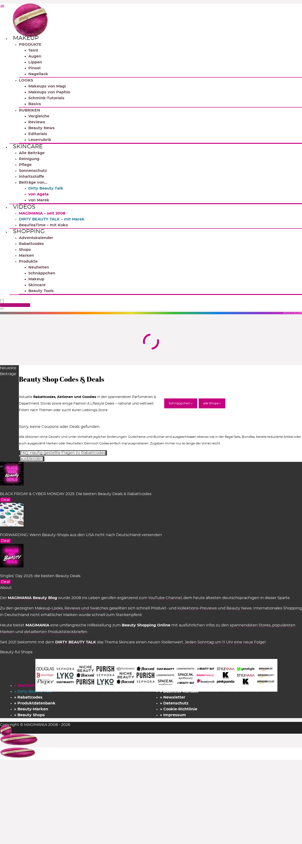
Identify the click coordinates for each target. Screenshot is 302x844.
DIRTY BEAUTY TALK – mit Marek (51, 219)
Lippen (35, 62)
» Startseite (25, 685)
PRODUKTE (30, 44)
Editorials (37, 134)
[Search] (2, 308)
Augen (34, 56)
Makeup (26, 38)
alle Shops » (212, 403)
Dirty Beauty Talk (45, 188)
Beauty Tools (41, 291)
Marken (26, 255)
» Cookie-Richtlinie (178, 709)
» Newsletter (172, 697)
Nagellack (38, 74)
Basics (34, 104)
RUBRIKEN (29, 110)
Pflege (25, 165)
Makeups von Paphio (49, 92)
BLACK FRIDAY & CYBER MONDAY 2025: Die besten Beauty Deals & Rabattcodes (75, 494)
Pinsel (34, 68)
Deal (5, 500)
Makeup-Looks (49, 608)
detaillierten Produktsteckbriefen (55, 632)
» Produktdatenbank (34, 703)
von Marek (38, 200)
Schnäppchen (41, 273)
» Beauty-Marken (31, 709)
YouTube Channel (165, 598)
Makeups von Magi (47, 86)
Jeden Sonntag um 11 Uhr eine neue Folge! (225, 642)
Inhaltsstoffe (31, 176)
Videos (24, 207)
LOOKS (26, 80)
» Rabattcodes (28, 697)
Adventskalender (36, 238)
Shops (25, 250)
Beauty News (41, 128)
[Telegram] (2, 6)
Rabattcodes (31, 244)
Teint (33, 50)
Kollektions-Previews (197, 608)
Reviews (36, 122)
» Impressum (173, 715)
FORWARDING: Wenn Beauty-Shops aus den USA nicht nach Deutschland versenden (81, 535)
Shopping (29, 231)
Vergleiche (38, 116)
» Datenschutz (174, 703)
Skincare (28, 146)
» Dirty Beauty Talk (33, 691)
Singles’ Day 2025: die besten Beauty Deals (40, 576)
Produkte (28, 261)
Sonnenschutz (33, 171)
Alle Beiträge (32, 153)
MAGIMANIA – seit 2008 (42, 213)
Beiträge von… (33, 182)
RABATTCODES (15, 305)
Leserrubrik (39, 140)
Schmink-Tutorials (46, 98)
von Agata (38, 194)
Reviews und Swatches (86, 608)
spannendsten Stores (250, 625)
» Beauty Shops (29, 715)
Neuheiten (38, 267)
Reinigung (29, 159)
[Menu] (2, 301)
